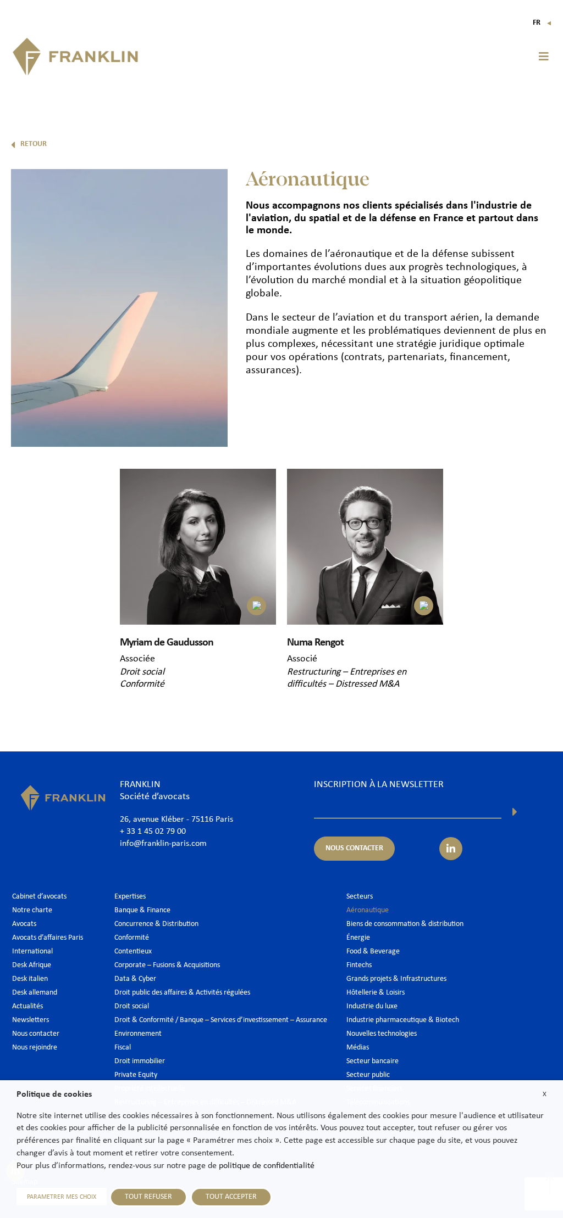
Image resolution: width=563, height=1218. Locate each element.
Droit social (142, 672)
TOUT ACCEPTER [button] (231, 1197)
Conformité (142, 684)
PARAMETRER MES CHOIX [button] (61, 1197)
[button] (544, 56)
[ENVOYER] (514, 811)
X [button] (545, 1094)
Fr (542, 23)
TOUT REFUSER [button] (148, 1197)
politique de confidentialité (266, 1165)
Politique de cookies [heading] (54, 1094)
